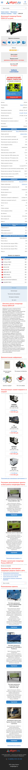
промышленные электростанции (11, 573)
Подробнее (14, 515)
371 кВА (21, 113)
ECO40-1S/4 (24, 184)
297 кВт (25, 113)
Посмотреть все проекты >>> (14, 558)
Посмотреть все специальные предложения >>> (14, 478)
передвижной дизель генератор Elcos (12, 574)
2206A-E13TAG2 (23, 134)
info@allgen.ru (14, 766)
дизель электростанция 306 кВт (10, 576)
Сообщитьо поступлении (14, 70)
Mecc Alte (21, 181)
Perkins (17, 131)
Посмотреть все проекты (14, 745)
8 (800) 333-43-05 (15, 759)
